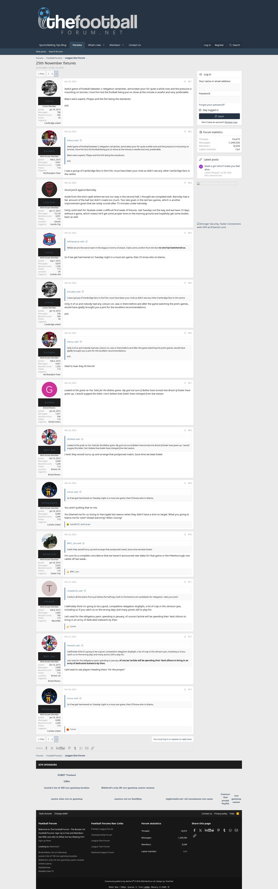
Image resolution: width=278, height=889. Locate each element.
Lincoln (57, 221)
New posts (41, 51)
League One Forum (100, 840)
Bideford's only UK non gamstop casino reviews (128, 787)
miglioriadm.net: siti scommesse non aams (189, 799)
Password (204, 93)
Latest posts (211, 159)
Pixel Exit (169, 881)
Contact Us (135, 45)
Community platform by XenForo (130, 881)
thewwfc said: (73, 645)
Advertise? (54, 846)
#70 (190, 534)
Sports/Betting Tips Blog (52, 45)
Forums (77, 45)
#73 (190, 689)
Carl (238, 149)
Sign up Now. (44, 840)
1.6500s (147, 887)
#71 (190, 582)
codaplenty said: (75, 590)
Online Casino (45, 863)
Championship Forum (101, 834)
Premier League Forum (102, 829)
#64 (190, 232)
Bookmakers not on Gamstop (52, 852)
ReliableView (44, 867)
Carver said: (72, 491)
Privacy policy (220, 813)
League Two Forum (100, 846)
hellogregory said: (75, 241)
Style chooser (45, 813)
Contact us (207, 813)
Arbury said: (73, 140)
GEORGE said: (73, 439)
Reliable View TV (46, 871)
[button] (103, 45)
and (80, 524)
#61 (190, 81)
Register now (231, 122)
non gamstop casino (236, 798)
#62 (190, 131)
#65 (190, 283)
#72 (190, 636)
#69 (190, 483)
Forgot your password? (212, 104)
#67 (190, 383)
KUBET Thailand (67, 775)
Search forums (56, 51)
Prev (42, 73)
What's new (94, 45)
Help (232, 813)
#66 (190, 333)
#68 (190, 430)
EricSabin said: (74, 291)
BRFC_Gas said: (74, 543)
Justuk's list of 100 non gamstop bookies (66, 787)
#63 (190, 182)
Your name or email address (214, 81)
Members (115, 45)
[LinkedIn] (58, 748)
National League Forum (102, 852)
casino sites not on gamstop (67, 799)
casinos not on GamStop (128, 799)
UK (59, 271)
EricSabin (43, 67)
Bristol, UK (55, 469)
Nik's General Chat (213, 175)
